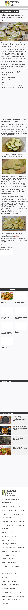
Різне (22, 592)
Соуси (8, 600)
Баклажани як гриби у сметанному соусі (21, 301)
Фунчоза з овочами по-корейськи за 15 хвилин (7, 317)
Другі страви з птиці (9, 536)
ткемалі (16, 236)
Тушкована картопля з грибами (21, 331)
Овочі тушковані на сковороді (6, 301)
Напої (15, 562)
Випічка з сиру (7, 562)
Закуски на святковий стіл (11, 506)
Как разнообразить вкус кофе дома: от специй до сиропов (20, 428)
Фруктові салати (7, 525)
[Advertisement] (14, 103)
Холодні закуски (14, 499)
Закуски (4, 499)
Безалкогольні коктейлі (10, 573)
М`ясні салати (7, 514)
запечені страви (8, 247)
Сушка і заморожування (10, 585)
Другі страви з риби (8, 540)
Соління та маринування (10, 581)
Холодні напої (16, 566)
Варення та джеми (8, 588)
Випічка (4, 551)
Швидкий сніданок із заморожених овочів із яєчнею (21, 317)
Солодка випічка (14, 551)
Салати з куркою (18, 514)
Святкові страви (18, 596)
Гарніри (21, 547)
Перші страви (19, 525)
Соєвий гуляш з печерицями (5, 346)
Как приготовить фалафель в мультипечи (20, 447)
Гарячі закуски (7, 503)
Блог (3, 600)
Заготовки (5, 577)
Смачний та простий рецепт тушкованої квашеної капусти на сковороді (6, 332)
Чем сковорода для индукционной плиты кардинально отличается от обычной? (20, 418)
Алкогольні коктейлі (9, 570)
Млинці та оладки (8, 558)
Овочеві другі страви (9, 11)
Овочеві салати (7, 517)
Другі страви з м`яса (9, 532)
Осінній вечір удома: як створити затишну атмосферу (19, 438)
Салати (21, 510)
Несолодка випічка (8, 555)
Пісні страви (16, 600)
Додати (16, 254)
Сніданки (5, 603)
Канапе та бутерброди (9, 510)
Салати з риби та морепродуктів (13, 521)
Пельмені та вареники (9, 547)
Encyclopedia (7, 413)
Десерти (16, 592)
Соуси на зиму (7, 592)
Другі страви (6, 529)
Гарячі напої (6, 566)
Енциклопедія (7, 596)
